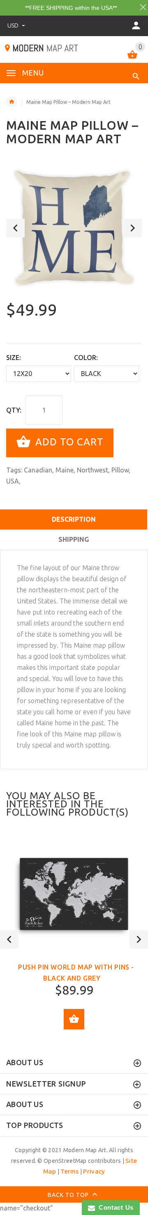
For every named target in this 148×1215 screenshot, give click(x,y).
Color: (86, 357)
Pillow (120, 470)
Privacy (94, 1171)
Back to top (69, 1194)
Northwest (92, 470)
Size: (13, 357)
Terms (69, 1171)
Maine (65, 470)
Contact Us (114, 1207)
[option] (74, 228)
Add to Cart (68, 442)
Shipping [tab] (73, 539)
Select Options (74, 1019)
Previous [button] (15, 228)
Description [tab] (74, 519)
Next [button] (132, 228)
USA (12, 481)
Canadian (38, 470)
